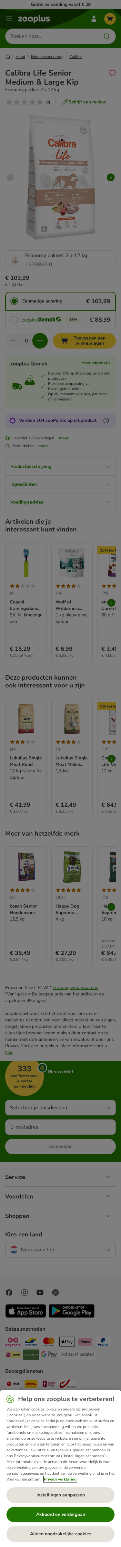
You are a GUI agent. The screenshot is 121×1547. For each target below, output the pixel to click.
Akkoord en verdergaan (60, 1514)
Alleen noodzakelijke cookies (60, 1534)
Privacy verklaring (60, 1479)
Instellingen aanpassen (60, 1495)
